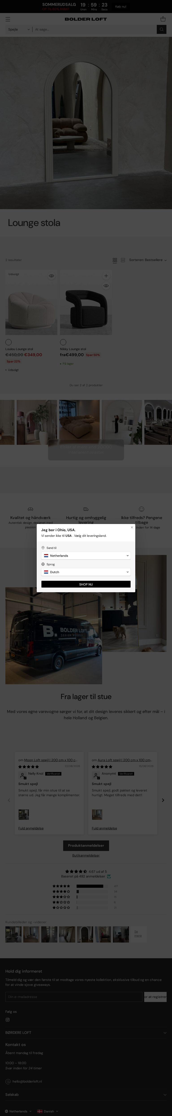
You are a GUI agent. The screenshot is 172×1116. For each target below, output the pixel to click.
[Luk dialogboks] (131, 527)
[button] (86, 556)
